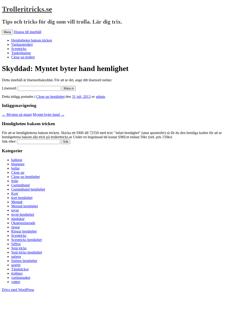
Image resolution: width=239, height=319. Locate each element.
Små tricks (19, 248)
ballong (16, 160)
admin (100, 97)
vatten (15, 282)
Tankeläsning (21, 53)
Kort (14, 193)
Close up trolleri (23, 57)
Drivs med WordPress (18, 290)
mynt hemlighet (22, 214)
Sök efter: (9, 141)
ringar (15, 227)
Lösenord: (10, 88)
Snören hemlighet (24, 261)
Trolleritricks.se (27, 9)
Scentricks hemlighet (26, 240)
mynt (15, 210)
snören (16, 257)
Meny (7, 32)
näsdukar (18, 219)
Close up (17, 172)
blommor (18, 164)
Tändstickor (20, 269)
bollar (15, 168)
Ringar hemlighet (24, 231)
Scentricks (18, 49)
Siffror (16, 244)
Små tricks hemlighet (26, 252)
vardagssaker (20, 278)
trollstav (17, 273)
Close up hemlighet (50, 97)
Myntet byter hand (48, 115)
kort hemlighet (21, 198)
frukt (14, 181)
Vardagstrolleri (22, 44)
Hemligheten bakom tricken (31, 40)
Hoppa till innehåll (27, 32)
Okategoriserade (23, 223)
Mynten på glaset (17, 115)
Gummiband (20, 185)
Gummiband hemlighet (28, 189)
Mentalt (16, 202)
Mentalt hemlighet (24, 206)
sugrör (16, 265)
